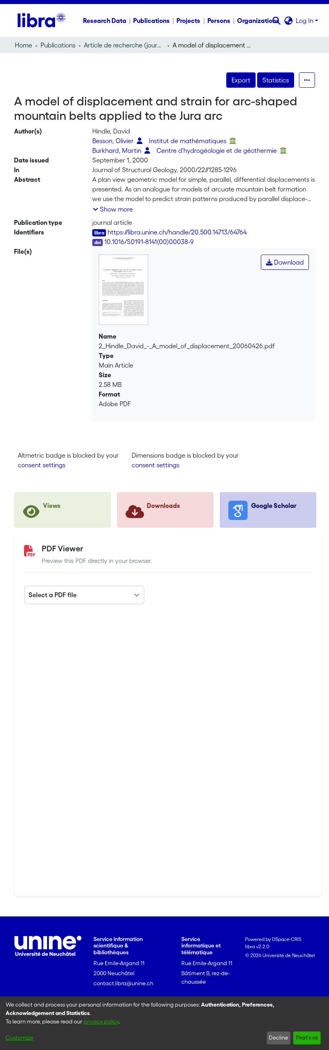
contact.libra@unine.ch (123, 983)
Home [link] (23, 45)
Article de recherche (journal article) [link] (124, 45)
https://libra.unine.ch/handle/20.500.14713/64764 (177, 232)
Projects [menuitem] (188, 20)
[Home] (41, 20)
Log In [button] (305, 20)
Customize (19, 1037)
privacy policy (101, 1021)
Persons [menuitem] (218, 20)
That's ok (306, 1037)
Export (241, 80)
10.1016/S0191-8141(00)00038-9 (149, 241)
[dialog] (164, 1023)
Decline (278, 1037)
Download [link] (288, 262)
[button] (276, 20)
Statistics (275, 80)
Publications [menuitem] (151, 20)
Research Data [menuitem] (104, 20)
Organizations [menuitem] (258, 20)
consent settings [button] (41, 464)
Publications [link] (58, 45)
